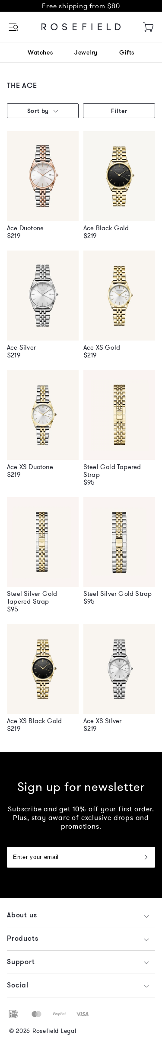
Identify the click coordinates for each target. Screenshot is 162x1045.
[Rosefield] (81, 27)
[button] (14, 27)
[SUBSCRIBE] (145, 857)
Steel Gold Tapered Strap (112, 471)
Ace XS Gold (101, 347)
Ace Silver (21, 347)
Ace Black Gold (106, 228)
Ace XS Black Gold (34, 721)
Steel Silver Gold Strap (117, 594)
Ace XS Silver (102, 721)
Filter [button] (119, 110)
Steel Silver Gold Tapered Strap (32, 597)
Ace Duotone (25, 228)
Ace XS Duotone (30, 467)
